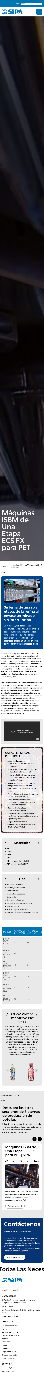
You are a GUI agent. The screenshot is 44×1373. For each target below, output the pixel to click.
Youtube (16, 1290)
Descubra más (13, 1206)
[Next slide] (36, 1070)
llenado (4, 1345)
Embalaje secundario (9, 1355)
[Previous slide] (7, 1070)
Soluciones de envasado (10, 1326)
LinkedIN (5, 1290)
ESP (18, 4)
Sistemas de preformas (10, 1332)
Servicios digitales (8, 1368)
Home (3, 566)
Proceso (5, 1348)
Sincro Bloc (6, 1342)
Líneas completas (8, 1358)
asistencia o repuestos (21, 1231)
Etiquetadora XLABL (9, 1352)
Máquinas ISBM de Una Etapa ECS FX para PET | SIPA (20, 1151)
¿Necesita (8, 1231)
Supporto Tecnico (8, 1371)
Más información (13, 1257)
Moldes (4, 1329)
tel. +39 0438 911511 (10, 1306)
